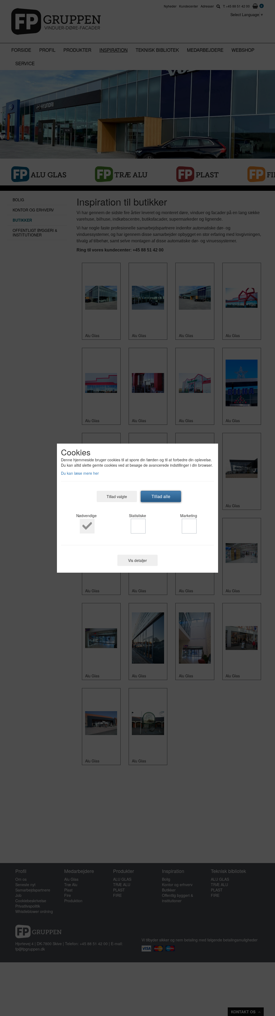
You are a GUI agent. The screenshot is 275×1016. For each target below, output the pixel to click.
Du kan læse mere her (80, 473)
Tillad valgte (117, 496)
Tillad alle (160, 496)
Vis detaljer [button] (137, 560)
